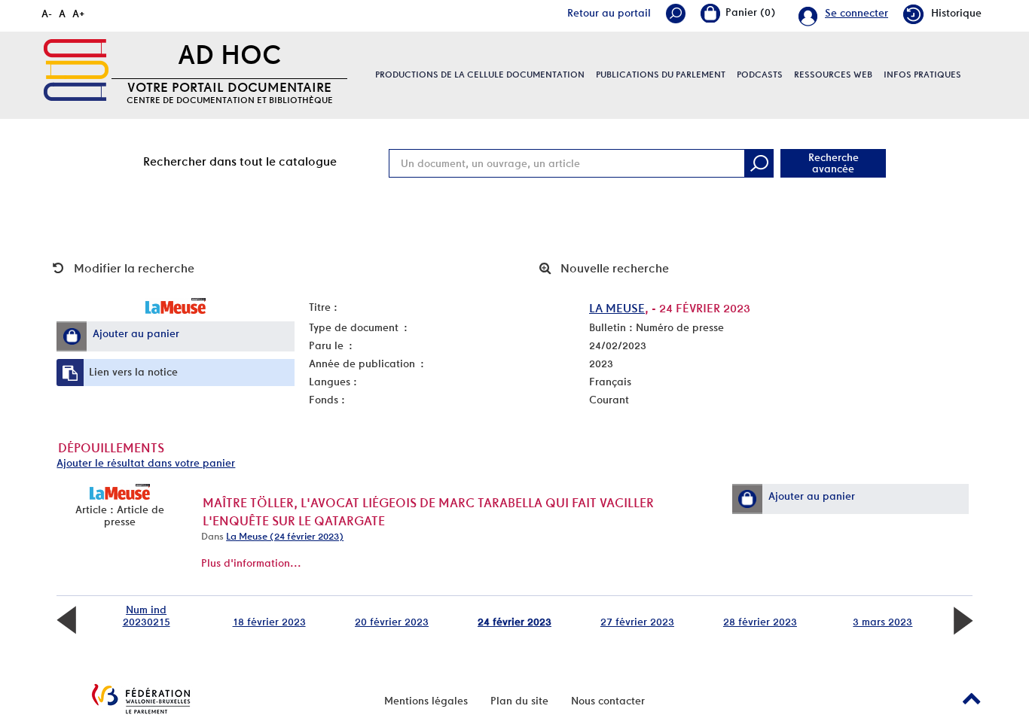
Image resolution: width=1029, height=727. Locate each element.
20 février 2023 (392, 622)
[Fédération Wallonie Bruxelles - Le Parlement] (140, 698)
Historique (956, 13)
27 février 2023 (637, 622)
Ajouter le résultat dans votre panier (145, 463)
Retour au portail (609, 13)
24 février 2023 (514, 622)
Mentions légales (426, 701)
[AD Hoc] (76, 70)
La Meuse (617, 308)
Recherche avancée (833, 163)
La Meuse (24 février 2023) (285, 536)
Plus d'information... (251, 563)
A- (46, 14)
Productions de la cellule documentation (480, 74)
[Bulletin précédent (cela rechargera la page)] (66, 619)
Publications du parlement (660, 74)
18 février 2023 (269, 622)
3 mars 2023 (882, 622)
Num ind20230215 (146, 616)
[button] (71, 336)
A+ (78, 14)
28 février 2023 (760, 622)
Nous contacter (608, 701)
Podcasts (760, 74)
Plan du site (519, 701)
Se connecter (856, 13)
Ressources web (833, 74)
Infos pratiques (922, 74)
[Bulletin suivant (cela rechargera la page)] (962, 619)
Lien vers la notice (133, 372)
